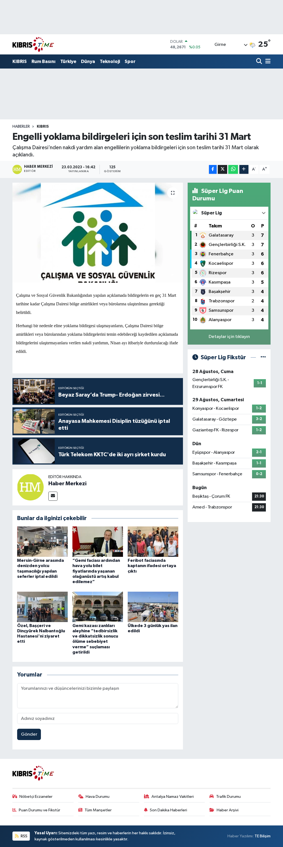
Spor (130, 61)
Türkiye (68, 61)
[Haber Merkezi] (30, 487)
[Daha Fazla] (243, 169)
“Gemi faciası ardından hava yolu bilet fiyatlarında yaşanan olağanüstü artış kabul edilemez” (96, 571)
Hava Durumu (97, 796)
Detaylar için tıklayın (229, 336)
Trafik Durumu (228, 796)
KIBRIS (19, 61)
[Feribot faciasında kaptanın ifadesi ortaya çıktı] (153, 541)
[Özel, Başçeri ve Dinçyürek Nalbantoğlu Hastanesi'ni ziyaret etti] (42, 606)
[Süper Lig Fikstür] (263, 357)
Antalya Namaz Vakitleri (172, 796)
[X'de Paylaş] (222, 169)
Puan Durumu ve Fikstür (39, 810)
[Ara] (259, 62)
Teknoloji (110, 61)
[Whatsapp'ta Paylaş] (233, 169)
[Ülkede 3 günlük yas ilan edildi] (153, 606)
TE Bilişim (263, 836)
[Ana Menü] (267, 62)
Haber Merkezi (67, 483)
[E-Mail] (52, 496)
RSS (23, 836)
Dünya (88, 61)
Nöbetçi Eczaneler (36, 796)
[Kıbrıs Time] (33, 44)
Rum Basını (44, 61)
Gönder (29, 734)
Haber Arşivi (228, 810)
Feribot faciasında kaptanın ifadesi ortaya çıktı (152, 565)
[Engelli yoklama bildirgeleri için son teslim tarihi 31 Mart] (97, 233)
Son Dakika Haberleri (168, 810)
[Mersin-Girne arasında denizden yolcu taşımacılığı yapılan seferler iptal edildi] (42, 541)
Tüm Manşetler (98, 810)
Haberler (21, 127)
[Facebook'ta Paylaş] (213, 169)
